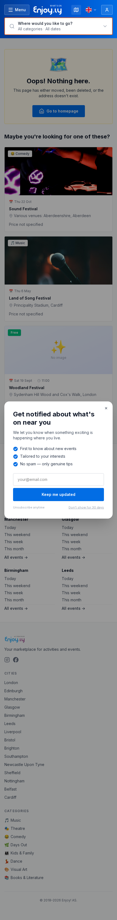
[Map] (76, 10)
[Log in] (107, 10)
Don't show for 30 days (86, 507)
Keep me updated (58, 494)
